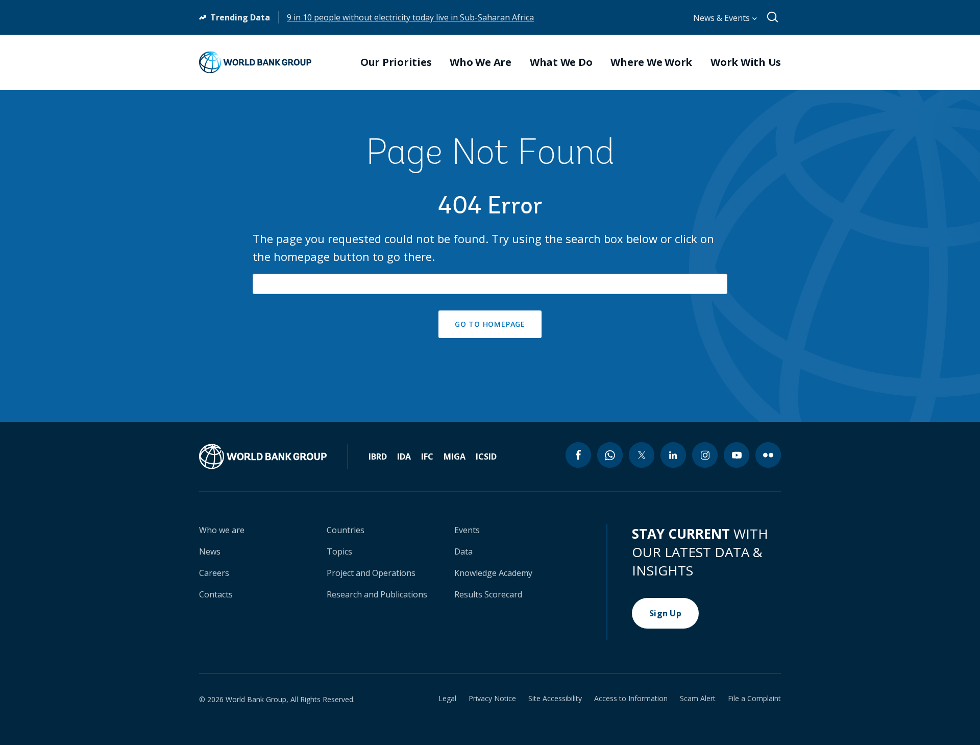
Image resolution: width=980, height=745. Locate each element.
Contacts (216, 594)
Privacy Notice (492, 698)
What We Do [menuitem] (561, 62)
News (209, 551)
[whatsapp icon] (610, 455)
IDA (404, 456)
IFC (427, 456)
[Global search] (773, 17)
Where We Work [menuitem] (651, 62)
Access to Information (631, 698)
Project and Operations (371, 573)
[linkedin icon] (673, 455)
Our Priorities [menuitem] (396, 62)
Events (467, 530)
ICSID (486, 456)
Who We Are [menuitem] (480, 62)
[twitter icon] (641, 455)
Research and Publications (377, 594)
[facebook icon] (578, 455)
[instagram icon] (705, 455)
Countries (345, 530)
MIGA (454, 456)
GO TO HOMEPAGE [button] (490, 324)
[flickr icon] (768, 455)
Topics (339, 551)
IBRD (378, 456)
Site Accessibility (555, 698)
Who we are (221, 530)
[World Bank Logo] (255, 62)
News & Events (722, 17)
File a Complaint (754, 698)
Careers (214, 573)
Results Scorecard (488, 594)
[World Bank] (273, 456)
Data (463, 551)
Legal (447, 698)
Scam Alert (698, 698)
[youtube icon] (736, 455)
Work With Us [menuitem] (745, 62)
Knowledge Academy (493, 573)
